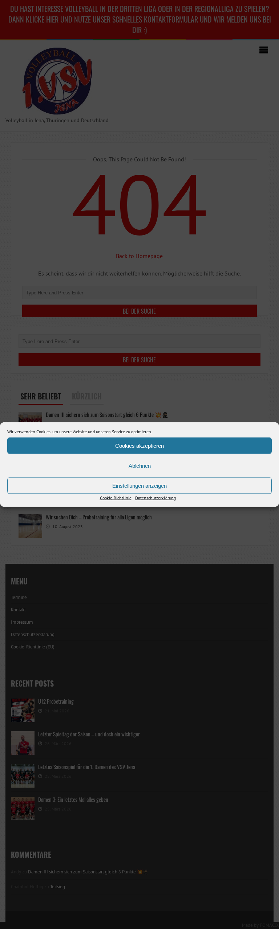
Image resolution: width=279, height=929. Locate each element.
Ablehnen (140, 465)
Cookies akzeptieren (139, 445)
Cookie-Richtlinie (116, 497)
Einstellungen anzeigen (139, 485)
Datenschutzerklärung (155, 497)
